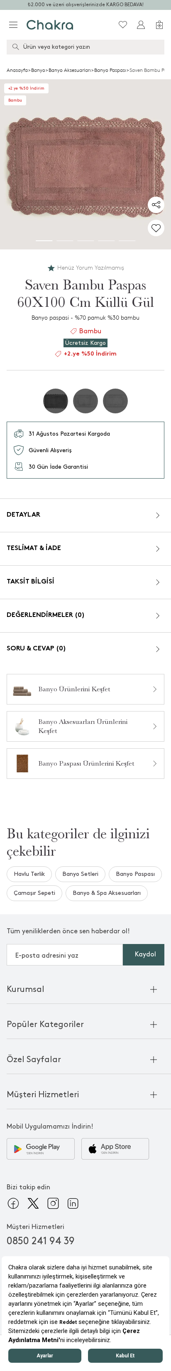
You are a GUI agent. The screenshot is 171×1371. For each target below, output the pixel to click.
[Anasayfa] (50, 25)
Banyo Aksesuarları (70, 70)
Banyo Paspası (110, 70)
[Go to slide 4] (106, 240)
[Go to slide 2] (64, 240)
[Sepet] (159, 25)
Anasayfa (17, 70)
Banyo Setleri (80, 874)
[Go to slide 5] (127, 240)
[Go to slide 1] (44, 240)
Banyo (38, 70)
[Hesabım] (141, 25)
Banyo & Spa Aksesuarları (107, 893)
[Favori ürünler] (123, 25)
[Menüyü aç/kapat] (13, 24)
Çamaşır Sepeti (34, 893)
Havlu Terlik (29, 874)
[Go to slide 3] (85, 240)
